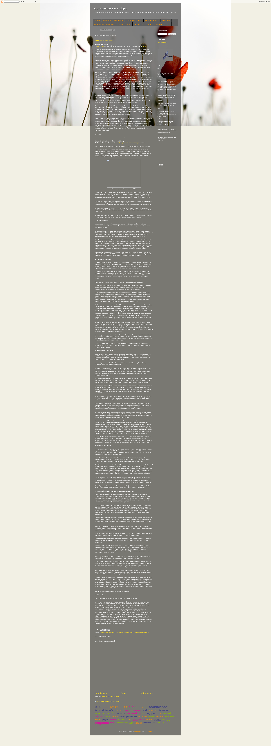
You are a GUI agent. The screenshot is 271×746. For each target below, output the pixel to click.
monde (97, 716)
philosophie (169, 716)
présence (122, 720)
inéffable (102, 713)
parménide (142, 716)
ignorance (163, 710)
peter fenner (160, 716)
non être (114, 716)
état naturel (138, 710)
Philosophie (166, 20)
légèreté (144, 713)
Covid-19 (150, 24)
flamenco (153, 710)
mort (101, 716)
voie (153, 723)
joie (139, 713)
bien (126, 707)
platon (105, 719)
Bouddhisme (118, 20)
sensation (149, 719)
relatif (135, 719)
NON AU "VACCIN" (163, 24)
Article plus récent (101, 693)
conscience (158, 707)
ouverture (122, 716)
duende (119, 710)
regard (129, 719)
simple (163, 719)
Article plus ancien (146, 693)
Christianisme (130, 20)
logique (151, 713)
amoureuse (105, 707)
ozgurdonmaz (138, 731)
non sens (106, 716)
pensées (151, 716)
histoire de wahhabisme (136, 632)
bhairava (121, 707)
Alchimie (120, 24)
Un (131, 723)
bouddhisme (133, 707)
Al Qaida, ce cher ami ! (104, 40)
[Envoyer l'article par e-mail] (97, 629)
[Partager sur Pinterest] (109, 630)
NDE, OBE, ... (139, 24)
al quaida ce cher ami (105, 632)
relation (142, 720)
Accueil (97, 20)
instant (131, 713)
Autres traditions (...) (152, 20)
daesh (121, 632)
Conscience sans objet (110, 8)
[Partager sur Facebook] (107, 630)
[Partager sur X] (105, 630)
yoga (165, 723)
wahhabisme (145, 632)
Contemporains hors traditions (104, 24)
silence (157, 719)
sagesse (102, 723)
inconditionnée (104, 710)
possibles (113, 719)
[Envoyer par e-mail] (101, 630)
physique (98, 719)
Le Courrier (146, 46)
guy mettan (126, 632)
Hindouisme (107, 20)
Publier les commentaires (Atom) (110, 696)
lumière (158, 713)
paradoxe (131, 716)
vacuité (138, 722)
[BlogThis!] (103, 630)
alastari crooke (115, 632)
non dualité (167, 713)
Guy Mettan (100, 46)
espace (126, 710)
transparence (122, 723)
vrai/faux (159, 723)
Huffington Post (123, 143)
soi (169, 719)
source (112, 723)
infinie (113, 713)
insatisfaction (121, 713)
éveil (145, 710)
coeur (146, 707)
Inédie (129, 24)
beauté (114, 707)
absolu (98, 707)
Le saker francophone (135, 143)
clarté (141, 707)
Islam (140, 20)
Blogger (150, 731)
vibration (147, 723)
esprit (132, 710)
